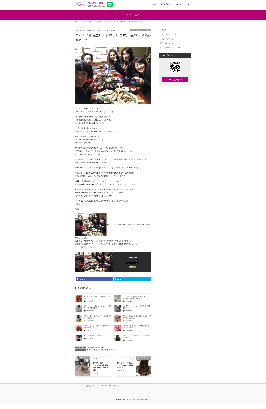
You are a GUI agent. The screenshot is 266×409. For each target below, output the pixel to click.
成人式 (90, 350)
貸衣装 (108, 350)
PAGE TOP (258, 395)
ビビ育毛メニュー (91, 386)
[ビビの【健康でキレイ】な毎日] (143, 366)
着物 (96, 350)
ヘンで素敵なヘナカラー (168, 34)
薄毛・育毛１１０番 (166, 43)
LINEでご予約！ (174, 80)
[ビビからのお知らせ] (82, 366)
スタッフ (103, 386)
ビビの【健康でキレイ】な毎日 (140, 30)
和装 (114, 350)
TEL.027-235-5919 (95, 3)
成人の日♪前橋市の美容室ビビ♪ (94, 335)
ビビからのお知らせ (166, 39)
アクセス (112, 386)
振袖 (102, 350)
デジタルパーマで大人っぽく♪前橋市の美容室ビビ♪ (125, 365)
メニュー (80, 386)
